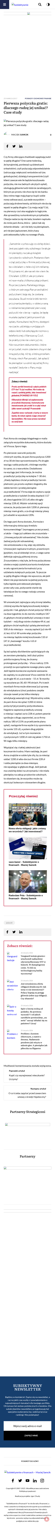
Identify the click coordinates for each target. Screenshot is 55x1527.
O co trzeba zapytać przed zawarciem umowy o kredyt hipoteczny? (27, 1095)
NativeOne (28, 904)
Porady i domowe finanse (38, 98)
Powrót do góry (30, 1461)
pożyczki (9, 923)
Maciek (19, 134)
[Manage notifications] (46, 1519)
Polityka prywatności (27, 1491)
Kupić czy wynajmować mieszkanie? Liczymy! (27, 1077)
